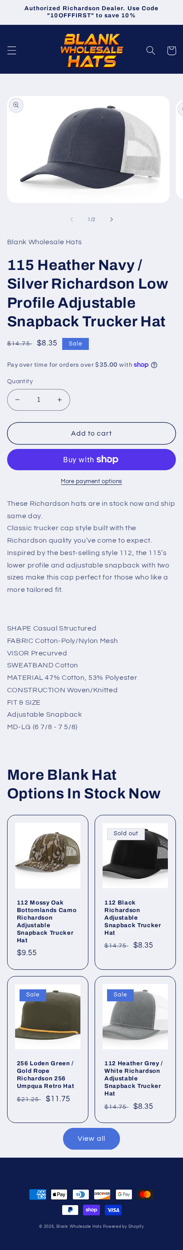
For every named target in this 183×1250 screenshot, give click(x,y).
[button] (11, 50)
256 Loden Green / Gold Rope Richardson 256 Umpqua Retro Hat (46, 1074)
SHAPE (19, 628)
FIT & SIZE (24, 702)
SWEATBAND (30, 665)
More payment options (91, 481)
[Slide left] (71, 220)
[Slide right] (111, 220)
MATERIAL (25, 677)
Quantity (20, 381)
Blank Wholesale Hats (79, 1227)
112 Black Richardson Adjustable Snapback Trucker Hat (132, 917)
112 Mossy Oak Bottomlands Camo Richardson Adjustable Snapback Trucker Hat (47, 921)
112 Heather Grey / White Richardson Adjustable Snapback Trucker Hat (133, 1078)
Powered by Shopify (123, 1227)
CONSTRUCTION (36, 690)
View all (91, 1138)
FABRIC (20, 640)
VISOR (18, 653)
